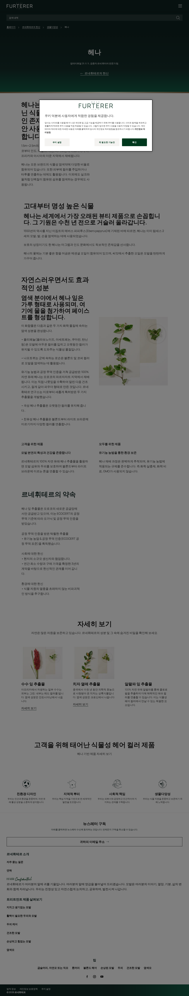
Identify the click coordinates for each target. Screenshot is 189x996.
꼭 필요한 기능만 (107, 142)
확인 (134, 142)
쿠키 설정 (57, 142)
